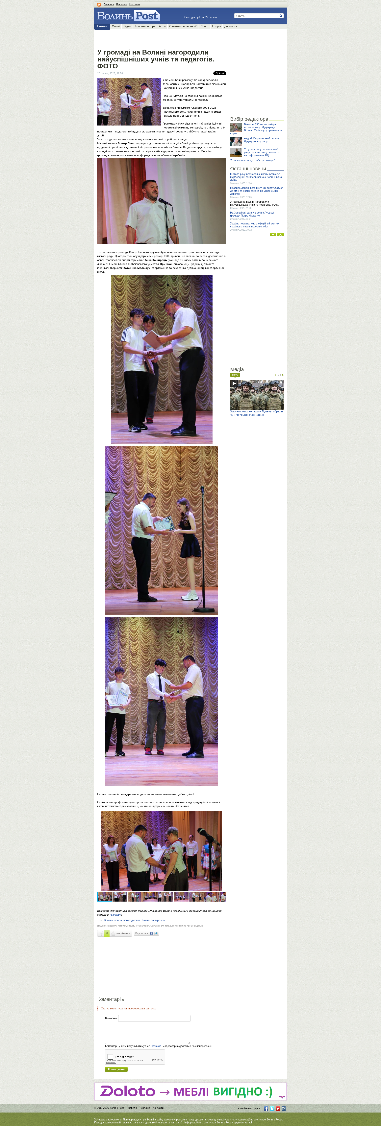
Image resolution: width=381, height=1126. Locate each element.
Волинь (108, 920)
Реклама (121, 4)
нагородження (131, 920)
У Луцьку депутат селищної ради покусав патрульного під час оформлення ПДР (262, 152)
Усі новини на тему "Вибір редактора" (252, 160)
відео (235, 374)
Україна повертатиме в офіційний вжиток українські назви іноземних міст (254, 225)
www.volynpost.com (175, 1119)
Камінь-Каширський (153, 920)
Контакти (134, 4)
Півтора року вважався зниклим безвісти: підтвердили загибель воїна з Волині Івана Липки (256, 176)
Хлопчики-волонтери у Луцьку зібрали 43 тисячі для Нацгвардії (256, 413)
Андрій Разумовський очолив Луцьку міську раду (261, 140)
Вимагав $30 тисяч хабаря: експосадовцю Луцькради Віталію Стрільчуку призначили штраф (256, 129)
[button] (222, 814)
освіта (118, 920)
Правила (109, 4)
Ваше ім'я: (111, 1018)
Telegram (115, 914)
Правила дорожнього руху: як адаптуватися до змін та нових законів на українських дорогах (256, 190)
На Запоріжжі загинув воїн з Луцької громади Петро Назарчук (252, 214)
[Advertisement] (162, 38)
